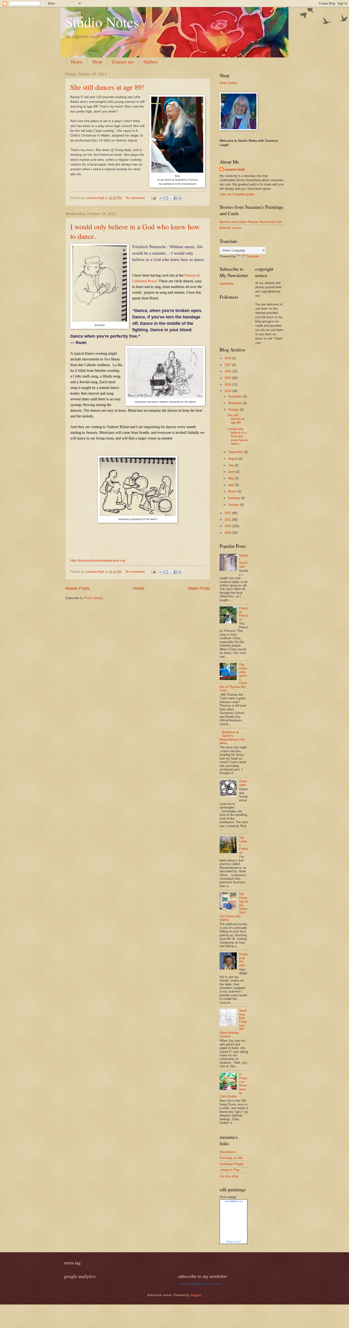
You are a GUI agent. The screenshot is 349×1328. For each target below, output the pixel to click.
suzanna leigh (234, 169)
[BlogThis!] (166, 198)
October (234, 409)
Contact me (123, 61)
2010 (228, 526)
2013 (228, 391)
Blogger (196, 1295)
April (231, 485)
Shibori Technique (243, 561)
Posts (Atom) (94, 598)
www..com (234, 1201)
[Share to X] (171, 198)
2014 (228, 384)
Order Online (228, 83)
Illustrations (228, 1152)
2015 (228, 378)
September (236, 452)
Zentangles (243, 783)
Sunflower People (232, 1164)
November (235, 403)
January (234, 504)
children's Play (230, 1170)
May (231, 478)
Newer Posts (77, 588)
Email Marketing (189, 1283)
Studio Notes (102, 21)
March (233, 491)
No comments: (136, 198)
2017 (228, 365)
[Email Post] (153, 198)
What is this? (233, 1241)
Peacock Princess (243, 613)
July (231, 465)
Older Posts (199, 588)
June (232, 471)
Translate (252, 256)
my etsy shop (229, 1176)
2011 (228, 519)
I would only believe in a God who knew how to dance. (237, 436)
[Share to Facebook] (175, 198)
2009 (228, 532)
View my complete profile (237, 194)
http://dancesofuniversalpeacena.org (97, 560)
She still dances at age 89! (107, 87)
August (233, 458)
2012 (228, 513)
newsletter (227, 283)
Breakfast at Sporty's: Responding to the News (232, 737)
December (235, 396)
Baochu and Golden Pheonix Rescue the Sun (251, 222)
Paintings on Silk (231, 1158)
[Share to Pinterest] (180, 198)
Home (77, 61)
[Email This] (162, 198)
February (234, 498)
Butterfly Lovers (230, 228)
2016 (228, 371)
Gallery (151, 61)
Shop (97, 61)
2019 (228, 358)
